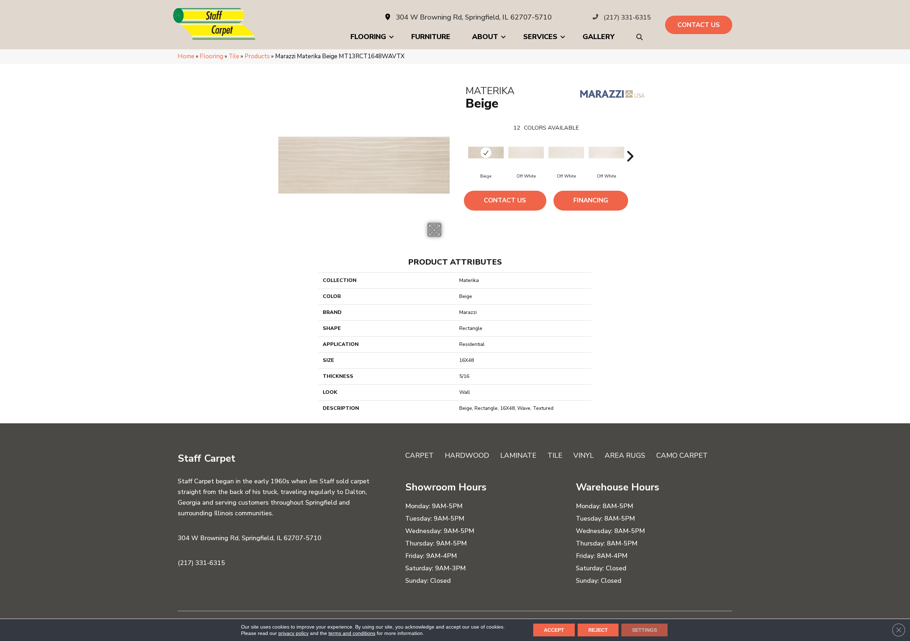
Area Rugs (625, 455)
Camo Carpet (682, 455)
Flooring (368, 37)
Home (186, 56)
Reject (598, 630)
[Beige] (485, 152)
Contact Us (505, 200)
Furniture (430, 37)
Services (540, 37)
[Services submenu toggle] (562, 37)
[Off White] (526, 152)
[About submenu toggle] (503, 37)
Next (630, 145)
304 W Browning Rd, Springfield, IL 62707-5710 (474, 17)
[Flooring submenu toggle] (391, 37)
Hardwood (467, 455)
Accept (554, 630)
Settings (644, 630)
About (485, 37)
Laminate (518, 455)
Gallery (599, 37)
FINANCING (590, 200)
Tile (234, 56)
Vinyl (583, 455)
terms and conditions (351, 633)
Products (257, 56)
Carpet (419, 455)
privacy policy (293, 633)
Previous (462, 145)
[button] (641, 37)
